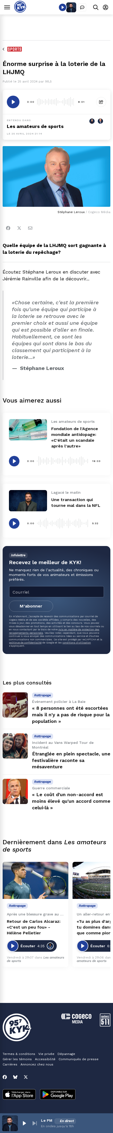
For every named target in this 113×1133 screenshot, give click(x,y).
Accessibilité (45, 1059)
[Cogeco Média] (76, 1021)
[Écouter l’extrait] (13, 102)
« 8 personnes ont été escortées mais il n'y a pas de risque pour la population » (71, 714)
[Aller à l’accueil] (20, 11)
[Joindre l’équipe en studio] (82, 7)
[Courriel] (30, 228)
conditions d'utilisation (77, 642)
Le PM (46, 1120)
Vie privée (46, 1054)
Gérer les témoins (17, 1059)
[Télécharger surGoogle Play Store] (57, 1095)
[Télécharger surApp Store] (19, 1095)
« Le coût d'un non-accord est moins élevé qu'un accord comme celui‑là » (71, 801)
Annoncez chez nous (36, 1064)
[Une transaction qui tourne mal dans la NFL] (28, 500)
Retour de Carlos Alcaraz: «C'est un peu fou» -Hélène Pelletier (33, 927)
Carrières (10, 1064)
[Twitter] (19, 228)
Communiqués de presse (79, 1059)
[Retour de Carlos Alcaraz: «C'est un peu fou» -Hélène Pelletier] (35, 880)
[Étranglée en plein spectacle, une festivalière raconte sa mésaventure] (15, 746)
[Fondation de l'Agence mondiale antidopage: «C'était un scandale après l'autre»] (28, 429)
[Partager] (101, 102)
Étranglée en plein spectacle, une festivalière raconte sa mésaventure (71, 760)
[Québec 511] (105, 1025)
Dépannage (66, 1054)
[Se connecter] (105, 7)
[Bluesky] (15, 1077)
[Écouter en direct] (62, 7)
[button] (24, 1123)
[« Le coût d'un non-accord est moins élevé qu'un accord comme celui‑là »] (15, 791)
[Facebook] (8, 228)
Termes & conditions (19, 1054)
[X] (26, 1077)
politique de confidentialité (25, 642)
